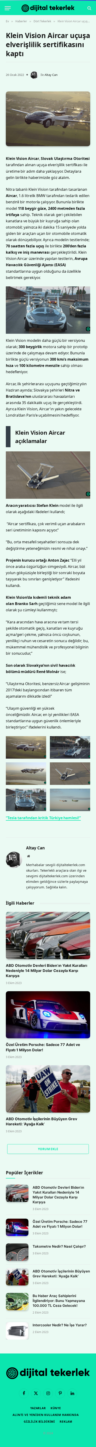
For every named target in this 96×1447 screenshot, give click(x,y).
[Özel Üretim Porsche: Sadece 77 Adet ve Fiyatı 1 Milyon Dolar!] (48, 1015)
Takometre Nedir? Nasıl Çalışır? (59, 1246)
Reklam (66, 1422)
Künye (56, 1408)
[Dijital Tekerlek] (48, 8)
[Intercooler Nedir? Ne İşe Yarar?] (17, 1331)
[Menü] (8, 8)
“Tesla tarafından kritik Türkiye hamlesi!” (43, 817)
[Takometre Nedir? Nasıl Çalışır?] (17, 1252)
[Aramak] (88, 8)
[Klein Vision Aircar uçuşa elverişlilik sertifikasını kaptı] (48, 118)
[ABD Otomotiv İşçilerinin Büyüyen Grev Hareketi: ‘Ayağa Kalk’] (48, 1089)
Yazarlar (38, 1408)
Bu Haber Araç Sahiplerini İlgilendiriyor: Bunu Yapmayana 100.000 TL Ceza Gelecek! (59, 1301)
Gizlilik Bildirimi (39, 1422)
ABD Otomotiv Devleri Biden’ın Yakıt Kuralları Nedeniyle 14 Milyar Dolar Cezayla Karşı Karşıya (46, 970)
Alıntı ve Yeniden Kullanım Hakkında (46, 1415)
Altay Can (51, 75)
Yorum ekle (48, 1149)
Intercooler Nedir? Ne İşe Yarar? (60, 1325)
